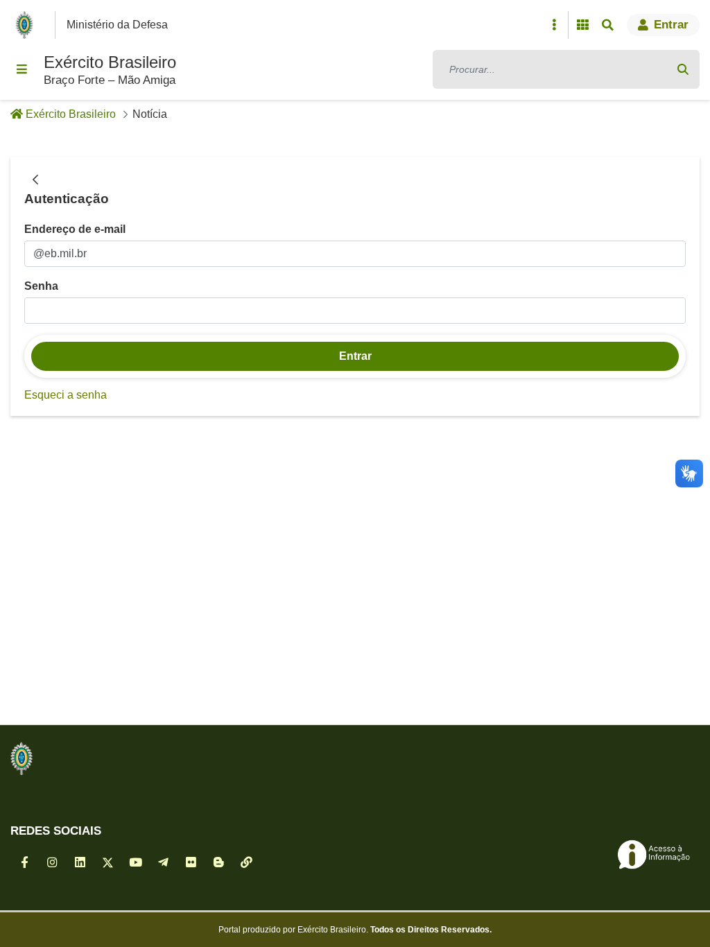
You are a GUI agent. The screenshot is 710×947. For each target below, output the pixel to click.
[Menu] (21, 69)
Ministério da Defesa (117, 25)
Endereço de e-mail (74, 229)
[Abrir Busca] (607, 25)
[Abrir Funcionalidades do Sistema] (582, 25)
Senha (41, 286)
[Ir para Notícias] (21, 758)
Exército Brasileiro (110, 62)
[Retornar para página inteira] (35, 180)
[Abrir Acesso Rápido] (554, 25)
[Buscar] (683, 69)
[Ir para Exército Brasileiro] (27, 25)
